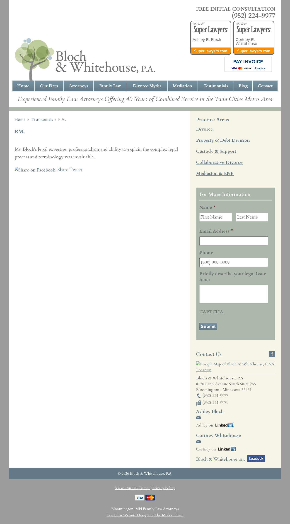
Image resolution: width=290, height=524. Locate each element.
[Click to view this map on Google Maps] (235, 370)
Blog (243, 86)
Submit (208, 326)
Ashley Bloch (210, 411)
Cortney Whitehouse (218, 435)
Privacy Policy (163, 488)
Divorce (204, 129)
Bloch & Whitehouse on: (220, 459)
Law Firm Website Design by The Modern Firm (145, 515)
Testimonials (216, 86)
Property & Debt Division (223, 140)
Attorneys (78, 86)
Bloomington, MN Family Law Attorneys (145, 508)
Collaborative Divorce (219, 162)
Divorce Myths (147, 86)
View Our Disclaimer (132, 488)
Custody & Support (216, 151)
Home (23, 86)
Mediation (182, 86)
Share (62, 170)
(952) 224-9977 (253, 15)
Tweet (76, 170)
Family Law (110, 86)
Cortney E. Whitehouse (246, 41)
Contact (265, 86)
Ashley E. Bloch (207, 39)
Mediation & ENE (215, 173)
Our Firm (49, 86)
